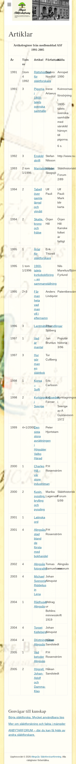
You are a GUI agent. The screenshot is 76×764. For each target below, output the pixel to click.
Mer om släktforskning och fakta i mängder (36, 723)
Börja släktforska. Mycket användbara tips (36, 717)
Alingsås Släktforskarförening (46, 756)
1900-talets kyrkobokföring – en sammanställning (45, 274)
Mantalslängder (44, 168)
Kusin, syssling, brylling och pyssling (39, 500)
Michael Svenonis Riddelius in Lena (40, 585)
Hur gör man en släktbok (39, 363)
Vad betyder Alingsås (39, 657)
